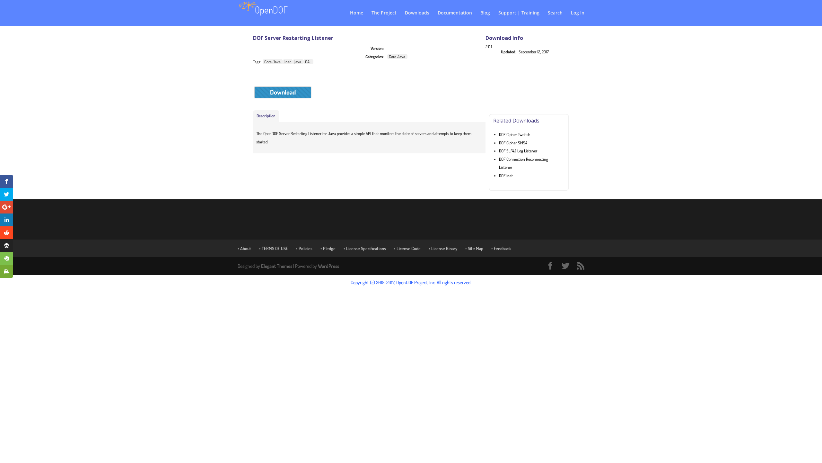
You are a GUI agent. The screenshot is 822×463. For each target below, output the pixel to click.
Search (555, 13)
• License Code (407, 248)
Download (283, 92)
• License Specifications (365, 248)
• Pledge (328, 248)
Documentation (455, 13)
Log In (577, 13)
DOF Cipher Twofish (514, 134)
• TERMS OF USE (273, 248)
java (297, 61)
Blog (485, 13)
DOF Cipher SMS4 (513, 142)
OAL (308, 61)
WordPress (328, 266)
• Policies (304, 248)
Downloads (417, 13)
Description (266, 115)
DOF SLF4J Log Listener (518, 150)
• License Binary (443, 248)
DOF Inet (506, 175)
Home (356, 13)
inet (287, 61)
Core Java (397, 56)
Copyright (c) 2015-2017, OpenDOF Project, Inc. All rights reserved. (411, 282)
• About (244, 248)
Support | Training (518, 13)
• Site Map (474, 248)
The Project (384, 13)
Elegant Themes (276, 266)
